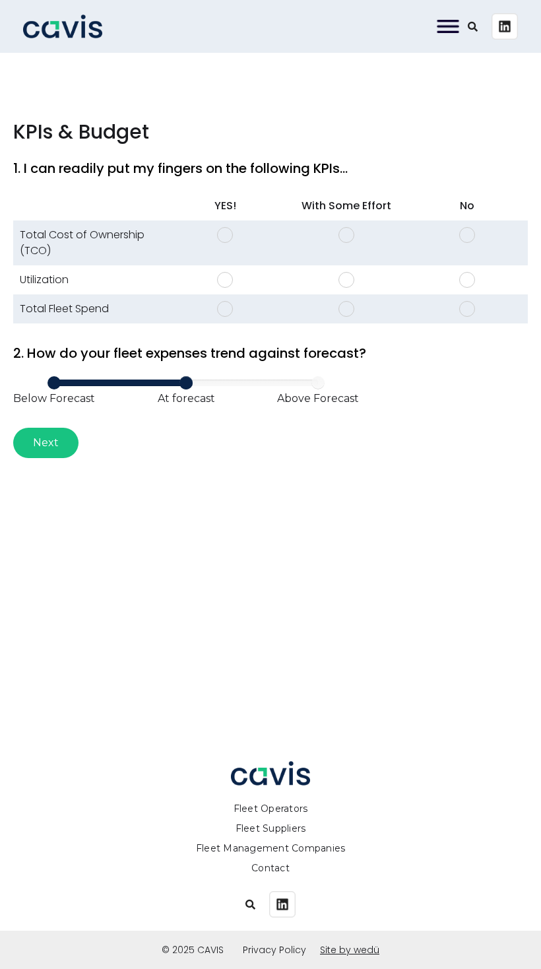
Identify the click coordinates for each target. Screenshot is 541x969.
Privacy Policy (274, 949)
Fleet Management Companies (271, 848)
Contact (270, 868)
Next (46, 442)
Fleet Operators (271, 809)
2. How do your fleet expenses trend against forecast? (189, 353)
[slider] (186, 382)
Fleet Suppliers (271, 828)
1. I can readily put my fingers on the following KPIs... (180, 168)
